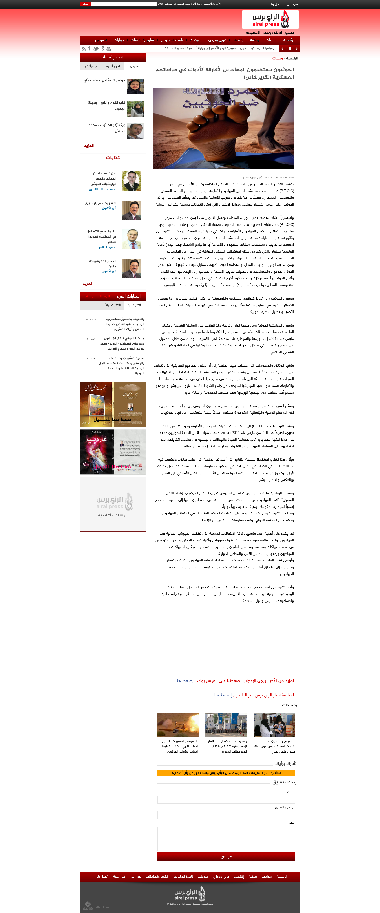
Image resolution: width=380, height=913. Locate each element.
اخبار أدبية (119, 877)
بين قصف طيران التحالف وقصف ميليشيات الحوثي (103, 179)
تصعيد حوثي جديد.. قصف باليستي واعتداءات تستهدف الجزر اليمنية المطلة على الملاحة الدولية (121, 366)
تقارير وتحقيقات (142, 40)
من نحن (292, 4)
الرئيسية (289, 40)
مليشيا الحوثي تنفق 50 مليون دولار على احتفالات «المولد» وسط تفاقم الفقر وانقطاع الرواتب (122, 343)
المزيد (89, 146)
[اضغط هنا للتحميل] (113, 426)
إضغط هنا (184, 681)
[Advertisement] (318, 66)
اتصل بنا (277, 4)
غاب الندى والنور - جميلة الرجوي (106, 105)
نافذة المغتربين (172, 40)
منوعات (195, 40)
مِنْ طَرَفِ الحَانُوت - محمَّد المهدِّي (107, 127)
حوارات (119, 40)
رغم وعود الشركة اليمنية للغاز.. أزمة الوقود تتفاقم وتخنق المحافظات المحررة (226, 746)
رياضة (254, 40)
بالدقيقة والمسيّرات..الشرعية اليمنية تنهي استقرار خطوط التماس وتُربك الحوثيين (179, 746)
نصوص (101, 40)
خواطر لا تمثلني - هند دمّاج (104, 80)
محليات (271, 40)
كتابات (113, 158)
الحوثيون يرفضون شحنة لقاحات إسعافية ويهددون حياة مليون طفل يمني (274, 746)
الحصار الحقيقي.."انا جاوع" (102, 263)
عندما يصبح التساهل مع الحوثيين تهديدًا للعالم (101, 237)
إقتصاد (238, 40)
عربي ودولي (217, 40)
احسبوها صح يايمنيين (100, 203)
